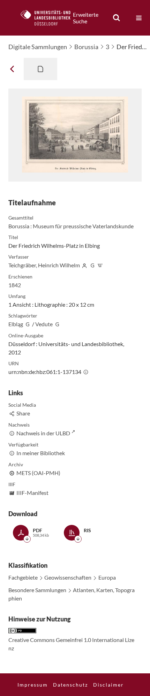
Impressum (32, 685)
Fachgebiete (23, 577)
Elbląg (15, 324)
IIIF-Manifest (32, 492)
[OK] (116, 18)
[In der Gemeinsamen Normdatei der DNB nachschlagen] (92, 265)
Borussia (86, 47)
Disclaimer (108, 685)
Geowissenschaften (67, 577)
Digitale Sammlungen (37, 47)
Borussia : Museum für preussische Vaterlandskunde (71, 226)
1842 (14, 285)
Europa (107, 577)
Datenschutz (70, 685)
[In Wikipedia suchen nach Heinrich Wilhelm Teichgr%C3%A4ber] (100, 265)
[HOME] (49, 18)
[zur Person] (84, 265)
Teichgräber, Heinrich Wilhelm (44, 265)
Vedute (44, 324)
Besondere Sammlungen (37, 590)
